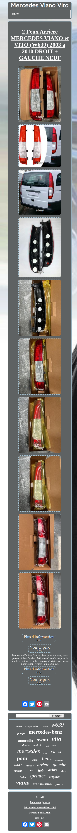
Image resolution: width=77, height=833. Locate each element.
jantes (59, 784)
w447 (18, 765)
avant (42, 739)
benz (47, 758)
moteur (18, 770)
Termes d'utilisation (39, 812)
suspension (32, 726)
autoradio (25, 740)
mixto (30, 770)
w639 (57, 725)
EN (37, 817)
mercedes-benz (45, 732)
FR (42, 817)
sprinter (37, 776)
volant (35, 760)
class (63, 771)
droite (26, 745)
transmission (42, 784)
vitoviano (30, 765)
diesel (45, 726)
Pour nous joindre (40, 802)
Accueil (40, 797)
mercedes (28, 751)
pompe (21, 733)
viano (23, 782)
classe (56, 751)
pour (22, 758)
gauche (59, 764)
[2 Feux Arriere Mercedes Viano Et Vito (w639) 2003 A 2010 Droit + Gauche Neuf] (39, 94)
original (54, 777)
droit (54, 745)
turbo (23, 777)
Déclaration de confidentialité (40, 807)
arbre (52, 770)
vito (56, 739)
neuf (47, 746)
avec (45, 753)
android (37, 745)
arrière (43, 764)
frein (41, 770)
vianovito (59, 760)
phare (19, 726)
